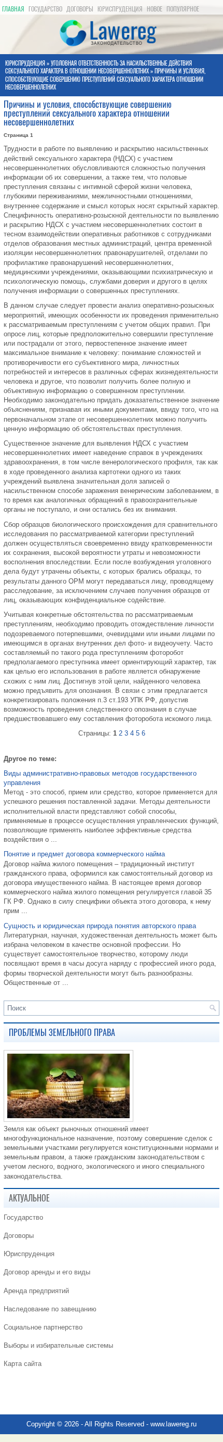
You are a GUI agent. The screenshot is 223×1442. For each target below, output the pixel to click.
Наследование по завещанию (50, 1309)
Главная (13, 9)
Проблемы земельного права (62, 1032)
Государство (45, 9)
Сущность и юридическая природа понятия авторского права (100, 926)
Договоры (79, 9)
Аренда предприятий (36, 1291)
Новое (154, 9)
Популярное (182, 9)
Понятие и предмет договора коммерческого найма (84, 854)
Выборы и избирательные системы (58, 1345)
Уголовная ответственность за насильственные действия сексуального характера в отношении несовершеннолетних (98, 67)
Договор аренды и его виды (47, 1272)
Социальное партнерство (43, 1327)
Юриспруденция (120, 9)
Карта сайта (22, 1364)
